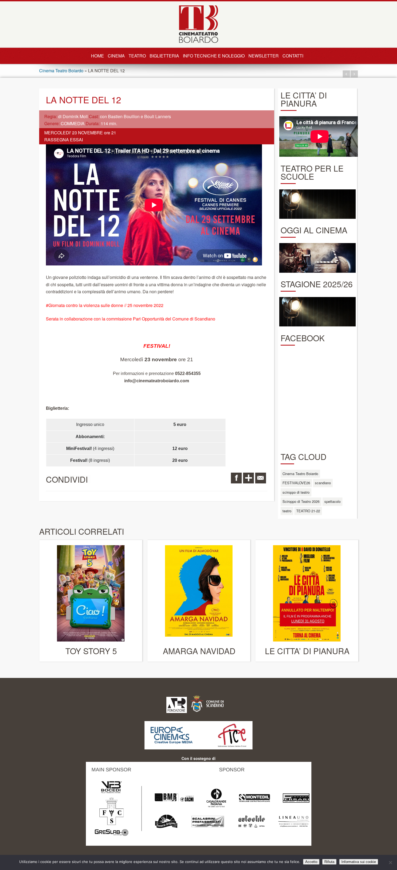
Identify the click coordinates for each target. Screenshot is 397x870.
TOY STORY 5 (91, 650)
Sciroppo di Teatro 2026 (300, 501)
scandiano (323, 482)
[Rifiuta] (390, 862)
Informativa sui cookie (358, 862)
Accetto (311, 862)
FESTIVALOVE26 (296, 482)
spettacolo (332, 501)
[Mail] (260, 478)
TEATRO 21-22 (308, 510)
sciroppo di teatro (295, 492)
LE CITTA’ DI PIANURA (307, 650)
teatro (286, 510)
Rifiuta (329, 862)
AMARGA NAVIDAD (199, 650)
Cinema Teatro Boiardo (61, 70)
